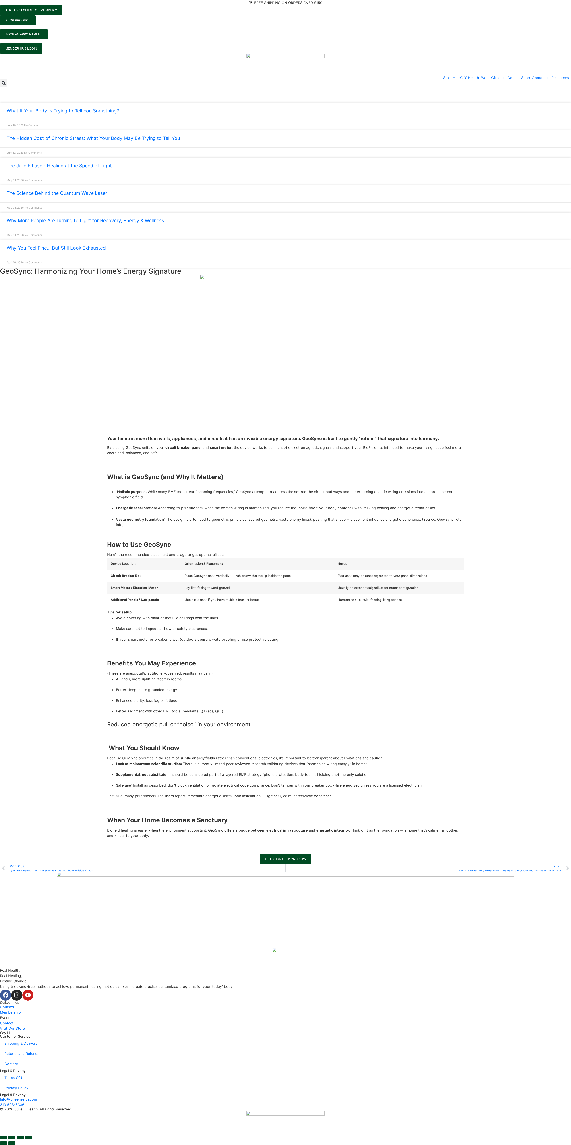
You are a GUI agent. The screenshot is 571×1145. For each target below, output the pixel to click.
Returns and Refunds (21, 1053)
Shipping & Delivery (20, 1043)
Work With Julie (494, 77)
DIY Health (470, 77)
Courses (514, 77)
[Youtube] (27, 995)
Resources (560, 77)
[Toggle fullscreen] (11, 1137)
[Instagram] (16, 995)
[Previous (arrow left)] (3, 1143)
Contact (11, 1064)
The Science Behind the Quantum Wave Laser (57, 193)
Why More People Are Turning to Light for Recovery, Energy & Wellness (85, 220)
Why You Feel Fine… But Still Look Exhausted (56, 248)
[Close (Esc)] (28, 1137)
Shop (525, 77)
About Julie (541, 77)
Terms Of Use (15, 1077)
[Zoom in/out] (3, 1137)
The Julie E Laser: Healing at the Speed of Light (59, 165)
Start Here (452, 77)
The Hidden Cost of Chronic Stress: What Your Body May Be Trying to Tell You (93, 138)
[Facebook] (5, 995)
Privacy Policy (16, 1088)
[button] (471, 77)
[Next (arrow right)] (11, 1143)
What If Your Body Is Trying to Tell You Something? (63, 111)
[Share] (20, 1137)
